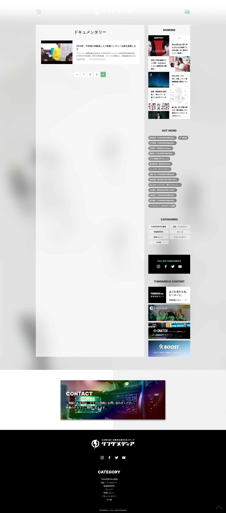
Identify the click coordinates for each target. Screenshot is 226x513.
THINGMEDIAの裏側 (158, 227)
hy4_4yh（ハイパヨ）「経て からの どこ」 (165, 185)
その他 (158, 242)
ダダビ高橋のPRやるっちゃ (159, 159)
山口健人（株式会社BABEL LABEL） (163, 190)
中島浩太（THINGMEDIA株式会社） (162, 195)
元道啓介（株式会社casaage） (161, 148)
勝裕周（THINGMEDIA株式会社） (162, 153)
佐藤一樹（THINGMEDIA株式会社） (162, 174)
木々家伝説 (183, 138)
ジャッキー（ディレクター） (160, 169)
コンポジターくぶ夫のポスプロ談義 (162, 206)
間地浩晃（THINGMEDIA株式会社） (162, 138)
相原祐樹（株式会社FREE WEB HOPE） (164, 180)
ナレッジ (180, 232)
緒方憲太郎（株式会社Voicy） (160, 164)
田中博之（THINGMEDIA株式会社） (162, 200)
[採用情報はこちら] (187, 11)
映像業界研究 (158, 232)
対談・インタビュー (180, 227)
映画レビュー (158, 237)
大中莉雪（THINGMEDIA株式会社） (162, 143)
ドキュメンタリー (180, 237)
